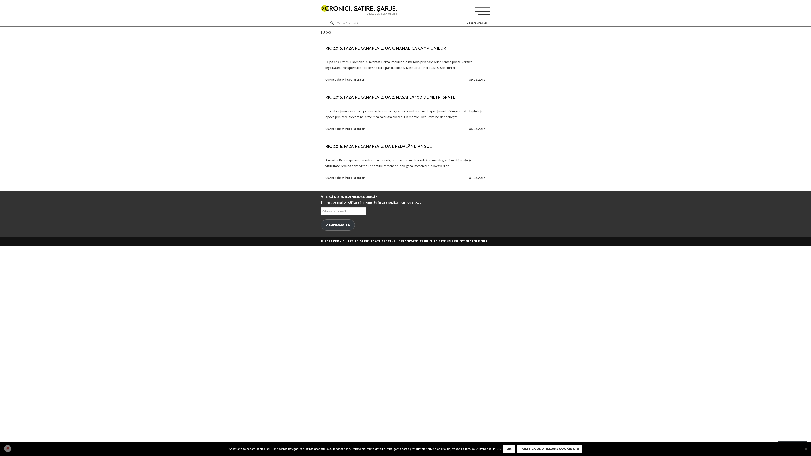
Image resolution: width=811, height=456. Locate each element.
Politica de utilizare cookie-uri (549, 449)
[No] (806, 449)
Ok (509, 449)
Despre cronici (477, 23)
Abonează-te (338, 225)
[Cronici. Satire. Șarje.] (361, 10)
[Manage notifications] (7, 448)
